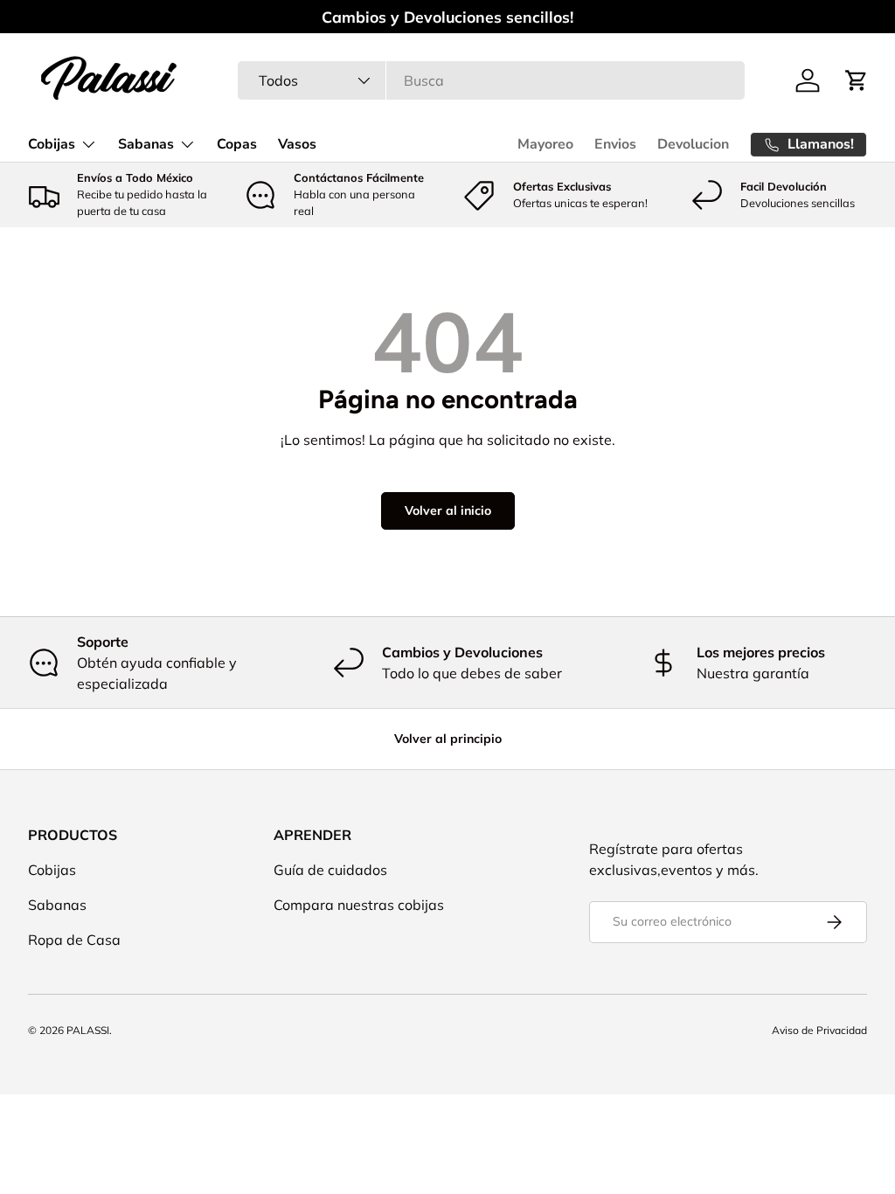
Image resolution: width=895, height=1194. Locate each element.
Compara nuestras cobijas (359, 904)
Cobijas (52, 869)
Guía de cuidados (330, 869)
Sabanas (57, 904)
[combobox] (491, 80)
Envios (615, 144)
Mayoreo (545, 144)
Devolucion (693, 144)
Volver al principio (448, 738)
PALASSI (87, 1030)
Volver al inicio (448, 510)
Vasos (297, 144)
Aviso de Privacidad (819, 1030)
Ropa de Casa (74, 939)
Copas (237, 144)
